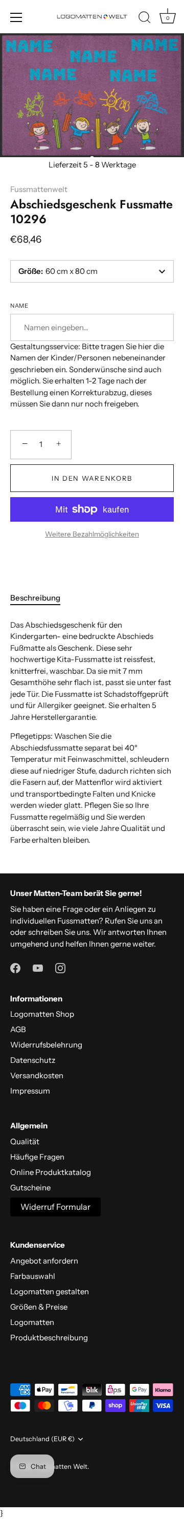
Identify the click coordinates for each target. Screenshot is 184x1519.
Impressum (30, 1091)
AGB (18, 1029)
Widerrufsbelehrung (46, 1045)
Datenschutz (32, 1060)
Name (19, 306)
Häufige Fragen (37, 1157)
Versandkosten (36, 1075)
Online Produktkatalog (50, 1172)
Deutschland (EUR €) (42, 1439)
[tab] (40, 598)
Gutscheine (30, 1187)
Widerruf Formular (55, 1207)
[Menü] (16, 17)
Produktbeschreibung (49, 1337)
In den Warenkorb (92, 478)
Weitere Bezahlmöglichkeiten (92, 534)
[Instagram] (60, 967)
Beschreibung (35, 598)
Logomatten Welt (60, 1466)
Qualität (24, 1141)
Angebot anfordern (44, 1261)
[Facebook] (15, 967)
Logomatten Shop (42, 1014)
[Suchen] (144, 19)
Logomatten (32, 1322)
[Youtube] (38, 967)
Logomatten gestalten (49, 1291)
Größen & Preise (38, 1307)
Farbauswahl (32, 1276)
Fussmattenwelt (38, 189)
